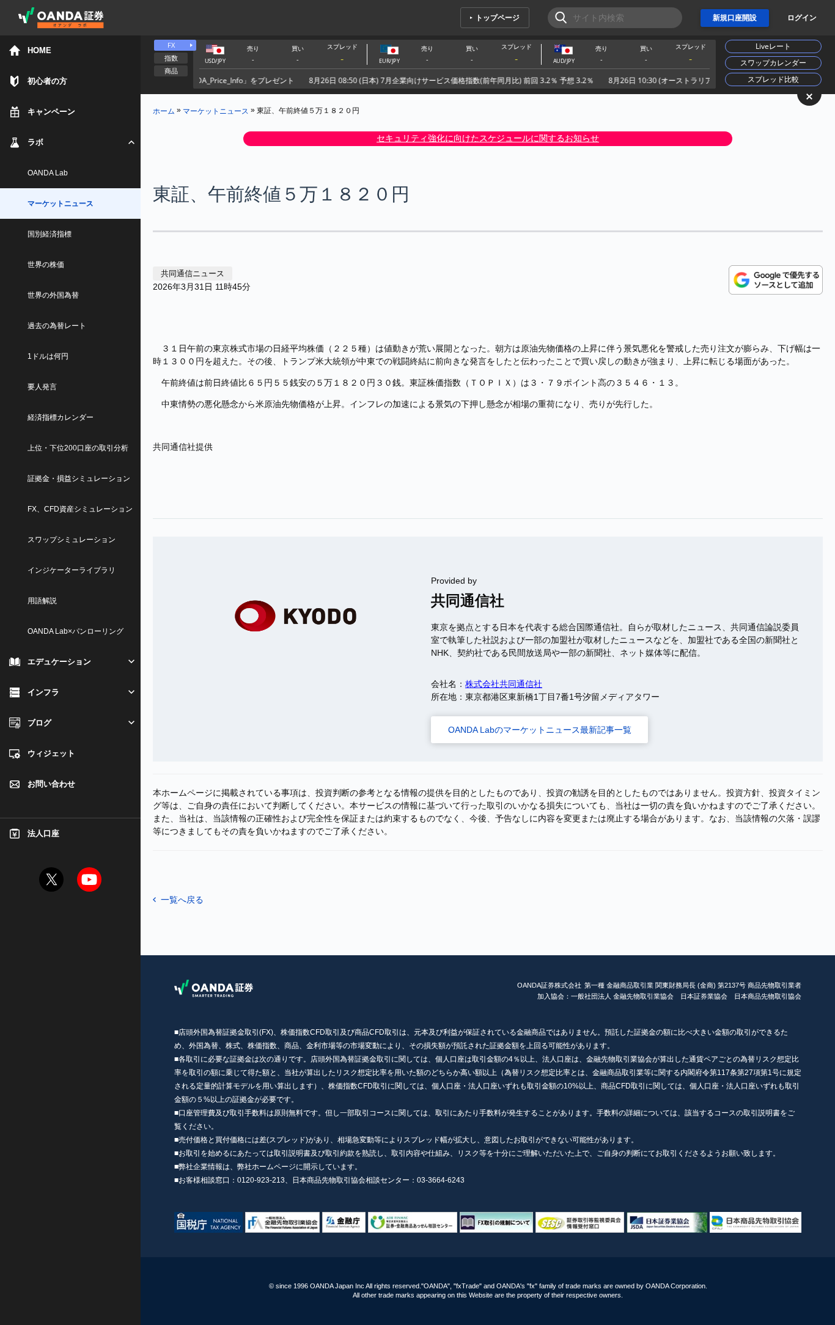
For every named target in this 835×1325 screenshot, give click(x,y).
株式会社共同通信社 (503, 684)
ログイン (802, 17)
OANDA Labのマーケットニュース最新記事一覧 (539, 730)
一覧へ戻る (182, 900)
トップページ (498, 17)
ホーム (164, 110)
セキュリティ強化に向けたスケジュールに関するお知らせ (488, 138)
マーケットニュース (216, 110)
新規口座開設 (735, 17)
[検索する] (557, 17)
